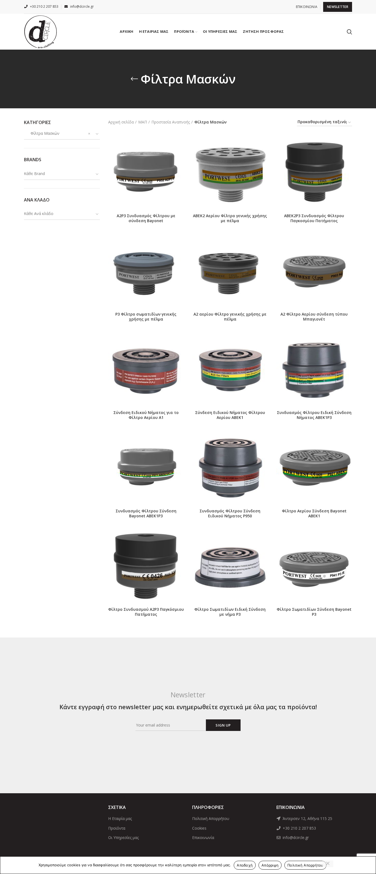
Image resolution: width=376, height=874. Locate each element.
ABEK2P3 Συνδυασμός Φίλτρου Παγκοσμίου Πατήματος (314, 218)
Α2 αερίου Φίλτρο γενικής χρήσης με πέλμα (230, 317)
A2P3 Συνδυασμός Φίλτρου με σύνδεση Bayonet (146, 218)
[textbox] (34, 173)
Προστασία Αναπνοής (170, 122)
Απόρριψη (270, 865)
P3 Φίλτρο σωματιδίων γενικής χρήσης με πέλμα (145, 317)
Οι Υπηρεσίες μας (123, 837)
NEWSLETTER (337, 6)
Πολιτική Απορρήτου (210, 818)
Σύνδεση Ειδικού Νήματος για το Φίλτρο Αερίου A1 (146, 415)
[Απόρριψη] (327, 863)
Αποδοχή (245, 865)
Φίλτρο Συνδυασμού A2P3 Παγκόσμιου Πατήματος (146, 612)
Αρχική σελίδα (121, 122)
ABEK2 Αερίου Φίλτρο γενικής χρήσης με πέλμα (230, 218)
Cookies (199, 828)
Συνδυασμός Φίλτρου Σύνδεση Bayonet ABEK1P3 (146, 513)
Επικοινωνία (203, 837)
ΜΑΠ (142, 122)
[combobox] (62, 134)
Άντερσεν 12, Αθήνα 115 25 (307, 818)
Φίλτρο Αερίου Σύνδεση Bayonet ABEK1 (314, 513)
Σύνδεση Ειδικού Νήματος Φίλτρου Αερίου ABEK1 (230, 415)
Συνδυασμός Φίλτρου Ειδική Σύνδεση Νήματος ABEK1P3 (314, 415)
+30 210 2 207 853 (299, 828)
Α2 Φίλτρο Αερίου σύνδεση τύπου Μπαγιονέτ (314, 317)
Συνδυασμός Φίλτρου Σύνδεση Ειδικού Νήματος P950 (230, 513)
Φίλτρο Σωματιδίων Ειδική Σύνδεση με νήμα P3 (230, 612)
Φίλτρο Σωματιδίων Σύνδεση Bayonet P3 (314, 612)
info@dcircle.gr (295, 837)
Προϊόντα (116, 828)
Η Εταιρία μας (120, 818)
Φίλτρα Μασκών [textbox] (41, 133)
